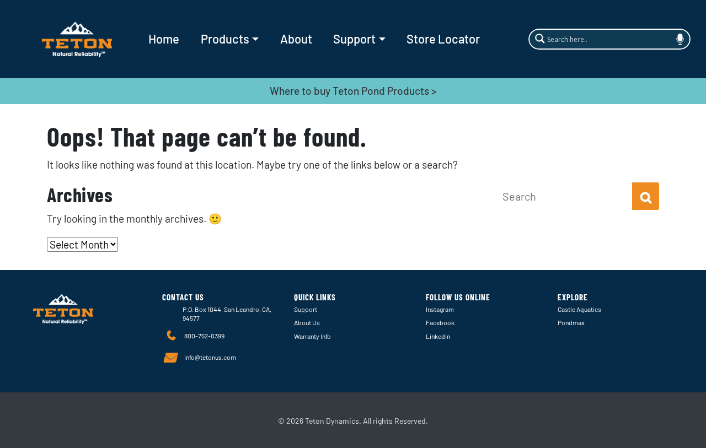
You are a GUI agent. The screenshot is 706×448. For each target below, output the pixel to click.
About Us (307, 322)
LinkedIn (438, 336)
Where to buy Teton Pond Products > (353, 90)
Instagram (440, 309)
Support (354, 38)
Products (225, 38)
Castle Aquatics (579, 309)
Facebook (440, 322)
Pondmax (571, 322)
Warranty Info (312, 336)
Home (163, 38)
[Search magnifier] (538, 38)
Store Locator (443, 38)
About (296, 38)
